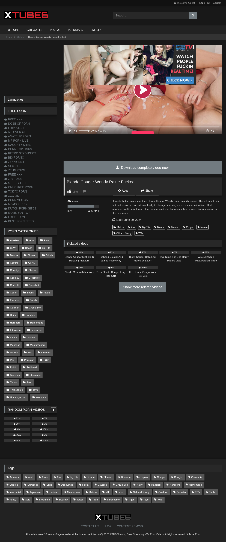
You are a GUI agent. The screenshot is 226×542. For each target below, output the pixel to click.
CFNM (31, 262)
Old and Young (123, 233)
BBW (13, 247)
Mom (121, 492)
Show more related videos (142, 287)
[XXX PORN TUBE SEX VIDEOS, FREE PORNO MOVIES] (26, 15)
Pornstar (29, 360)
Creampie (34, 277)
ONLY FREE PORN (20, 187)
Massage (15, 344)
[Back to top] (215, 531)
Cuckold (14, 285)
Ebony (30, 292)
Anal (31, 240)
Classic (32, 270)
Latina (13, 337)
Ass (133, 227)
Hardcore (15, 322)
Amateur (15, 240)
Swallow (63, 499)
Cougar (189, 227)
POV (46, 360)
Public (13, 367)
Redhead (31, 367)
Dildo (49, 484)
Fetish (33, 300)
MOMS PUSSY (17, 204)
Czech (13, 292)
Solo (27, 499)
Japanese (36, 330)
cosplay (143, 477)
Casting (14, 262)
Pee (12, 360)
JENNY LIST (15, 161)
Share (149, 190)
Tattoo (13, 382)
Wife (140, 233)
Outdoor (45, 352)
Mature (20, 37)
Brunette (126, 477)
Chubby (14, 270)
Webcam (41, 397)
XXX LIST (14, 195)
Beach (28, 247)
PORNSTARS (75, 29)
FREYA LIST (15, 127)
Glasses (102, 484)
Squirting (15, 375)
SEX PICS (14, 166)
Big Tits (146, 227)
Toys (35, 389)
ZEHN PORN (16, 170)
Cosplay (14, 277)
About (125, 190)
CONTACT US (90, 526)
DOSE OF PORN (18, 123)
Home (9, 37)
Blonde (160, 227)
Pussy (13, 499)
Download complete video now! (145, 168)
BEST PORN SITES (20, 221)
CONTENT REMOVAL (131, 526)
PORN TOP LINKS (19, 149)
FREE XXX (14, 119)
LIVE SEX (96, 29)
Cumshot (34, 285)
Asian (47, 240)
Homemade (36, 322)
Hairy (13, 315)
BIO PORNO (15, 157)
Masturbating (37, 344)
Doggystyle (67, 484)
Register (216, 2)
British (49, 255)
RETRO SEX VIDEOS (21, 153)
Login (202, 2)
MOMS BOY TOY (18, 212)
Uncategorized (18, 397)
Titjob (132, 499)
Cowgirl (178, 477)
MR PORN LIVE (17, 140)
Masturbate (73, 492)
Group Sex (35, 307)
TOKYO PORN (17, 191)
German (14, 307)
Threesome (16, 389)
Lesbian (31, 337)
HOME (15, 29)
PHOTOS (55, 29)
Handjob (30, 315)
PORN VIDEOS (17, 200)
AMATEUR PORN (19, 136)
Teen (29, 382)
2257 (108, 526)
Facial (47, 292)
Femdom (15, 300)
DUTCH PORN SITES (21, 208)
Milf (30, 352)
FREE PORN (16, 216)
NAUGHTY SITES (19, 144)
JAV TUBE (14, 178)
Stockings (35, 375)
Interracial (15, 330)
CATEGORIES (34, 29)
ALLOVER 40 (16, 132)
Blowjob (175, 227)
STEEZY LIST (16, 183)
